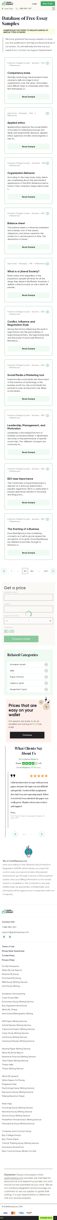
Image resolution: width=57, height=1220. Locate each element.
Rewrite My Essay (10, 974)
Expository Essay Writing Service (17, 1092)
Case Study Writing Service (15, 1033)
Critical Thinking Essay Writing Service (20, 1143)
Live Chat (9, 9)
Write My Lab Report (12, 970)
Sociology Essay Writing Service (17, 1107)
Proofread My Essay (11, 978)
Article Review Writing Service (16, 1025)
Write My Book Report (12, 1052)
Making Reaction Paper (13, 1096)
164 (31, 571)
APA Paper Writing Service (14, 1021)
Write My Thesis (9, 1009)
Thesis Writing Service (12, 1068)
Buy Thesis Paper (10, 1139)
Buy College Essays (11, 1135)
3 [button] (28, 834)
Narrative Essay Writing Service (17, 1111)
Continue (27, 735)
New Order (48, 4)
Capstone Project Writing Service (18, 1029)
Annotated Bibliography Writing (17, 1013)
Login (34, 4)
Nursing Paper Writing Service (16, 1048)
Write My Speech (10, 1076)
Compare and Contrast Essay (16, 1131)
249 (45, 571)
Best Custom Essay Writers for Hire (19, 1151)
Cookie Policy (8, 955)
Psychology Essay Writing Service (18, 1088)
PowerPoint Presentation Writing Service (21, 1119)
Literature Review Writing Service (18, 1041)
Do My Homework (10, 966)
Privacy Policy (8, 960)
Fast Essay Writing (11, 986)
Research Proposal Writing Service (19, 1056)
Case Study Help (10, 997)
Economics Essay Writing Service (18, 1001)
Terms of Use (8, 946)
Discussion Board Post (13, 1147)
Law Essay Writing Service (14, 1037)
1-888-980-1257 (25, 9)
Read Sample (28, 97)
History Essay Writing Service (16, 1115)
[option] (30, 795)
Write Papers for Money (13, 1080)
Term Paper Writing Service (15, 1060)
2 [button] (26, 834)
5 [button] (33, 834)
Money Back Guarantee (13, 951)
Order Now (46, 1218)
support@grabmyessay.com (15, 932)
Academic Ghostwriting (13, 993)
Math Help (7, 1103)
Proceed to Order (21, 639)
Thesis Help (7, 1064)
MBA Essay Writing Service (14, 982)
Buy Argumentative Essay (14, 1005)
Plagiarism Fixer (9, 1084)
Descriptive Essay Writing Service (18, 1123)
